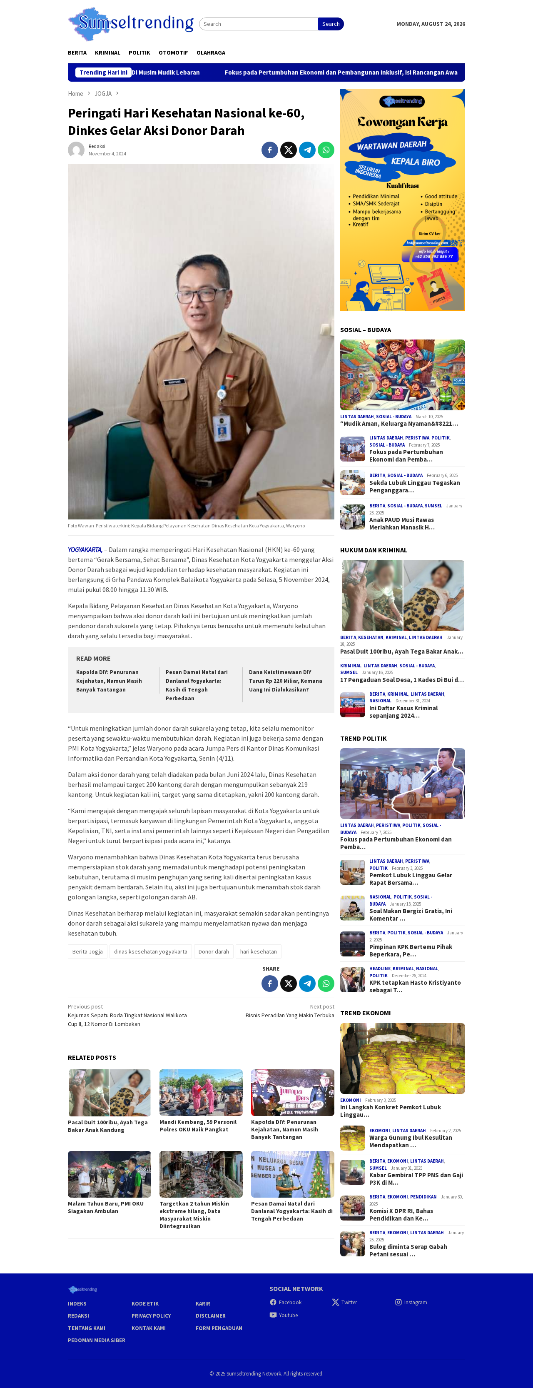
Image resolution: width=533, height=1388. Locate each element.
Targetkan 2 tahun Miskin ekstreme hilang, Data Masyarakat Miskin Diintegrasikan (194, 1215)
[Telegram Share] (307, 150)
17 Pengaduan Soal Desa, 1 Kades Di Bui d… (402, 680)
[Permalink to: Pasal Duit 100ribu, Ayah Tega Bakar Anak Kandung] (109, 1092)
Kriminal (396, 637)
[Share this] (270, 150)
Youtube (288, 1315)
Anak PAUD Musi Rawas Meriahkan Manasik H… (402, 523)
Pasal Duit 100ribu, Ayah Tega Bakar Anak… (401, 651)
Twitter (349, 1302)
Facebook (290, 1302)
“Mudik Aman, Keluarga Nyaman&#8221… (399, 423)
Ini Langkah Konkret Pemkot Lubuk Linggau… (390, 1110)
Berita (377, 475)
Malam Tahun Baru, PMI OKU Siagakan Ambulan (106, 1207)
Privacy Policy (151, 1315)
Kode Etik (145, 1303)
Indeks (77, 1303)
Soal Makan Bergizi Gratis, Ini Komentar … (410, 914)
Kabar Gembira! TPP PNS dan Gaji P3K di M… (416, 1178)
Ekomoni (350, 1100)
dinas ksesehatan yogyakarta (150, 951)
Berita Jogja (87, 951)
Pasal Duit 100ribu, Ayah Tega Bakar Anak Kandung (108, 1125)
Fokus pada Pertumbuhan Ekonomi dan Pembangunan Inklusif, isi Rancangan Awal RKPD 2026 (301, 72)
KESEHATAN (371, 637)
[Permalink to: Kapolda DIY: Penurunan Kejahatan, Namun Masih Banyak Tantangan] (292, 1092)
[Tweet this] (288, 150)
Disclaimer (211, 1315)
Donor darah (214, 951)
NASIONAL (380, 701)
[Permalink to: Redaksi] (76, 149)
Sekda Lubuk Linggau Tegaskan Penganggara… (414, 486)
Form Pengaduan (219, 1328)
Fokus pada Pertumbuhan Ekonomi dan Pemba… (406, 455)
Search (331, 23)
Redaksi (78, 1315)
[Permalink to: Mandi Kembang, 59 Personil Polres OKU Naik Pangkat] (201, 1092)
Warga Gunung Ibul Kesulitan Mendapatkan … (410, 1141)
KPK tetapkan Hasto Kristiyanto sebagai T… (415, 986)
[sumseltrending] (133, 23)
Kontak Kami (149, 1328)
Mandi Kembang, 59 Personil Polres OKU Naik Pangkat (198, 1125)
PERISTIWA (417, 438)
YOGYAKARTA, (85, 549)
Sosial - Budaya (393, 416)
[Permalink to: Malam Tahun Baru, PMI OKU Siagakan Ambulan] (109, 1174)
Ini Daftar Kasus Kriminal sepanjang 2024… (403, 711)
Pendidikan (423, 1197)
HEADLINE (380, 968)
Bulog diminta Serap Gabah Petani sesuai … (408, 1250)
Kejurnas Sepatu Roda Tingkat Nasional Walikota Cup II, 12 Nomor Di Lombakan (127, 1015)
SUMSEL (433, 506)
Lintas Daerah (357, 416)
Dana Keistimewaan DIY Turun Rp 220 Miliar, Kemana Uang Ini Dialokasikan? (285, 681)
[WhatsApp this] (326, 150)
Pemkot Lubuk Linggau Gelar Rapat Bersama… (410, 878)
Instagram (415, 1302)
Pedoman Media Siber (96, 1340)
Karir (203, 1303)
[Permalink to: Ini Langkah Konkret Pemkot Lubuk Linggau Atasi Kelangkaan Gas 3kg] (402, 1058)
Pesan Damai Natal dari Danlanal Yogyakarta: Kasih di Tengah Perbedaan (292, 1211)
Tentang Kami (86, 1328)
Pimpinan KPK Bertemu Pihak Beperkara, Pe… (410, 950)
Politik (440, 438)
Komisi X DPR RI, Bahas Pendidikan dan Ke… (401, 1214)
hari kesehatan (258, 951)
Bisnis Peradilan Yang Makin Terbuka (290, 1011)
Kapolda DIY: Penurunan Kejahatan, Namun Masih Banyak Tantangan (109, 681)
